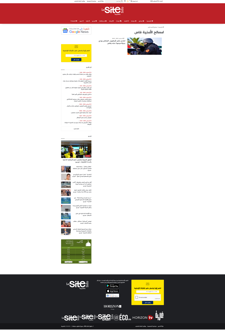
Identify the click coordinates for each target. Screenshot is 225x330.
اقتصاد (126, 21)
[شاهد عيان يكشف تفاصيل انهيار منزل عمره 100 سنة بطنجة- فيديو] (66, 192)
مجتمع (141, 21)
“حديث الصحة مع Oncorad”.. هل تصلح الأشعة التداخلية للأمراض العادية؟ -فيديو (82, 200)
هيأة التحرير (160, 326)
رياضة (110, 21)
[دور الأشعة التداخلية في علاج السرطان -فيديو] (66, 216)
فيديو (94, 21)
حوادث (118, 21)
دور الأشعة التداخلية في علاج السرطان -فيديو (83, 214)
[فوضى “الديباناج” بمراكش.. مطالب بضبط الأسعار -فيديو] (66, 224)
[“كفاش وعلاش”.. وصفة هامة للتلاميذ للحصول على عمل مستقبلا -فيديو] (66, 169)
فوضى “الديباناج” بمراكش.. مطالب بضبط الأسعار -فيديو (82, 222)
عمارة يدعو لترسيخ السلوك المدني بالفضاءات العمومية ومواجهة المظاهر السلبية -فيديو (82, 231)
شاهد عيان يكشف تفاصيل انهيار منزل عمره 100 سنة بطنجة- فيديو (82, 191)
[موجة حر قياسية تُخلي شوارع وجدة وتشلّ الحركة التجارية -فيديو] (66, 208)
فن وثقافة (102, 21)
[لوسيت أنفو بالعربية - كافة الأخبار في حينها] (112, 11)
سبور (81, 21)
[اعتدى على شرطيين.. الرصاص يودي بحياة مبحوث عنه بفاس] (144, 46)
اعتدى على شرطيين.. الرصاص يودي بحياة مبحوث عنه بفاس (112, 42)
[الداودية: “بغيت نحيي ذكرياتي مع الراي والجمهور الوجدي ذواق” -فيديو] (66, 177)
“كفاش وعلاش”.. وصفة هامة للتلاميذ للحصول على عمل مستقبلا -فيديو (82, 168)
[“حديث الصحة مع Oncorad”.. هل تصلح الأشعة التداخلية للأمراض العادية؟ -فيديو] (66, 200)
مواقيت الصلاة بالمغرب (140, 326)
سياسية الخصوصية (152, 326)
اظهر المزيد (76, 129)
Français (73, 21)
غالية (87, 21)
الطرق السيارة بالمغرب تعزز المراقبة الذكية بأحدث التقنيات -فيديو (77, 161)
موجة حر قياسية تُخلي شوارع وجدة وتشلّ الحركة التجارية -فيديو (82, 207)
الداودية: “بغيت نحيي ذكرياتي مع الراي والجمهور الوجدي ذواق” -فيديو (81, 175)
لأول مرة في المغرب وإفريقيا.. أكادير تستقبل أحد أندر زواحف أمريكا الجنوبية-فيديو (82, 184)
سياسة (133, 21)
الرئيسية (149, 21)
